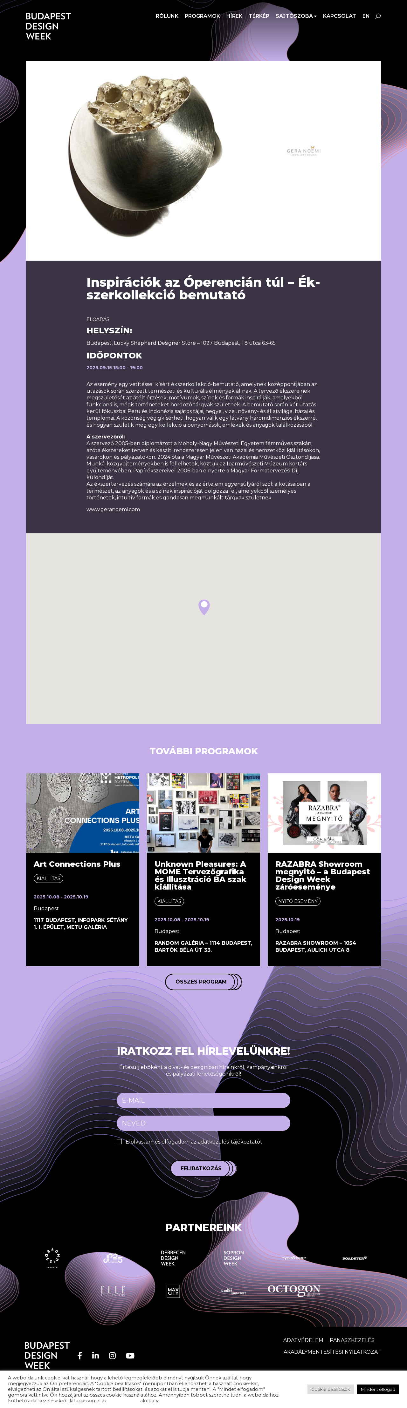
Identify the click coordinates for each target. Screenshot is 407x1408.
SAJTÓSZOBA (294, 16)
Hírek (234, 16)
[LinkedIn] (95, 1355)
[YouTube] (130, 1355)
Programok (202, 16)
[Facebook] (79, 1355)
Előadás (97, 319)
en (366, 16)
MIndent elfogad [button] (378, 1389)
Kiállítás (48, 878)
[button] (204, 607)
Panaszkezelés (352, 1340)
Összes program (201, 982)
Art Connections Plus (77, 864)
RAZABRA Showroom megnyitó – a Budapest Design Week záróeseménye (322, 875)
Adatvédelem (303, 1340)
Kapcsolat (339, 16)
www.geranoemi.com (113, 509)
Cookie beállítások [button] (330, 1389)
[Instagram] (112, 1355)
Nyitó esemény (298, 901)
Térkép (259, 16)
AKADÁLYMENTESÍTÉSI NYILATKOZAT (332, 1352)
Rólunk (167, 16)
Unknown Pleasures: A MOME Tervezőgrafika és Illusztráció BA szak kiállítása (200, 875)
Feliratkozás (201, 1168)
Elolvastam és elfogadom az (194, 1142)
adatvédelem (123, 1401)
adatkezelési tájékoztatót (230, 1142)
